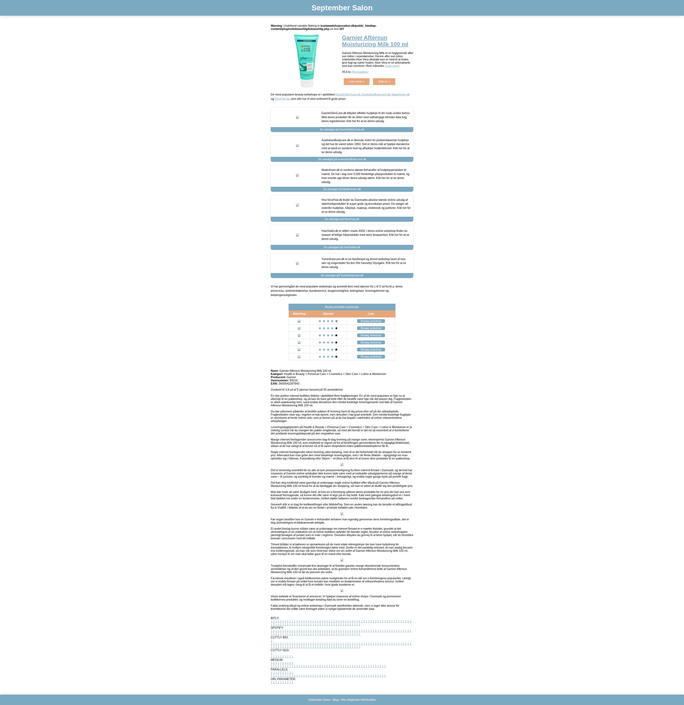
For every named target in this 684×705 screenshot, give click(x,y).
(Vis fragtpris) (360, 71)
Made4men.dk (401, 94)
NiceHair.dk (282, 98)
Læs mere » (356, 81)
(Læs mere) (392, 65)
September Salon (342, 8)
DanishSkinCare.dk (348, 94)
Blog (336, 699)
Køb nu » (384, 81)
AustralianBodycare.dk (376, 94)
